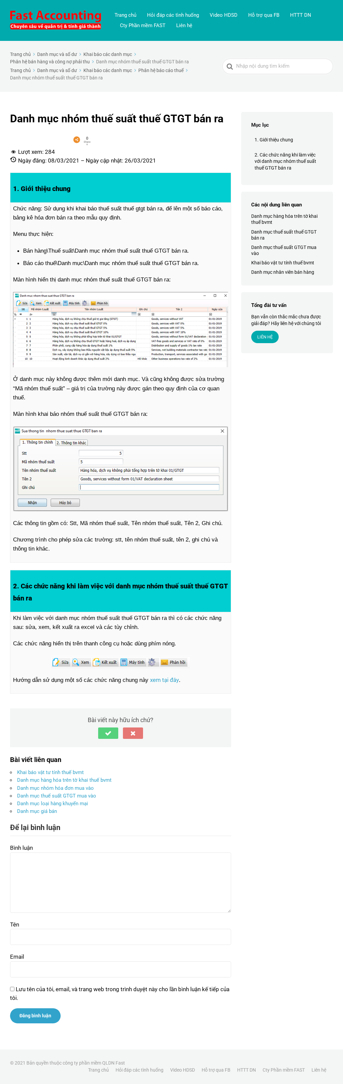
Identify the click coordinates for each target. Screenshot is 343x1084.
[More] (76, 139)
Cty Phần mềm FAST (142, 25)
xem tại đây (164, 680)
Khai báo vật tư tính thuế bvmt (50, 772)
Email (17, 956)
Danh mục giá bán (37, 811)
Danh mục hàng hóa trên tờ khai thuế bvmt (64, 780)
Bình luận (21, 847)
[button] (108, 733)
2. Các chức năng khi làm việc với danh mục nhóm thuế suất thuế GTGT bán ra (285, 161)
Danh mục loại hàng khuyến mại (52, 804)
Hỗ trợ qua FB (263, 15)
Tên (14, 924)
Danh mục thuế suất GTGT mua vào (56, 796)
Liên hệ (184, 25)
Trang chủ (125, 15)
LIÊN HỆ (265, 336)
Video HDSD (223, 15)
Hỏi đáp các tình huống (173, 15)
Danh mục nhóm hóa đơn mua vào (55, 788)
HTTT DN (300, 15)
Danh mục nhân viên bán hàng (282, 272)
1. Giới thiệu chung (274, 139)
